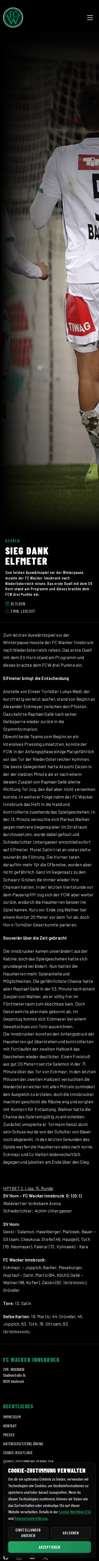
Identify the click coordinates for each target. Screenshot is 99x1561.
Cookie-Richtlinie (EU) (75, 1511)
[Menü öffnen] (90, 17)
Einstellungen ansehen (28, 1533)
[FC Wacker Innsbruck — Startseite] (13, 17)
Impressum (12, 1416)
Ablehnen (71, 1533)
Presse (9, 1434)
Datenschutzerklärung (23, 1443)
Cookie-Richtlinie (18, 1452)
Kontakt (10, 1425)
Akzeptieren (49, 1547)
